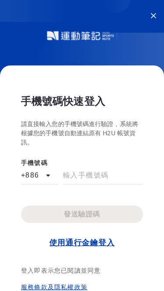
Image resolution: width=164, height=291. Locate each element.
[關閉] (154, 16)
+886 (30, 175)
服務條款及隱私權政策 (54, 287)
